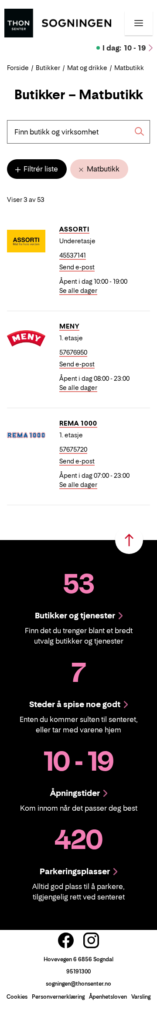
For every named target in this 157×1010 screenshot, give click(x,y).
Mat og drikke (87, 67)
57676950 (73, 352)
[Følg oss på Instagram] (91, 940)
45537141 (72, 255)
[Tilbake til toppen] (129, 540)
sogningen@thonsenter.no (78, 983)
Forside (18, 67)
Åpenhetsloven (108, 996)
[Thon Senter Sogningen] (57, 22)
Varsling (140, 996)
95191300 (78, 971)
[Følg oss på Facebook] (65, 940)
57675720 (73, 449)
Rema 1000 (78, 423)
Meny (69, 326)
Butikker (48, 67)
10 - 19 (124, 48)
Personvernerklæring (58, 996)
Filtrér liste (40, 168)
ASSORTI (74, 229)
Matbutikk (102, 168)
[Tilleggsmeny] (139, 23)
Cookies (17, 996)
